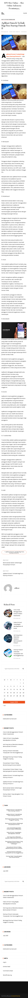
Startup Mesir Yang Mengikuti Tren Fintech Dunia (13, 795)
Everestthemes (15, 996)
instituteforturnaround (8, 19)
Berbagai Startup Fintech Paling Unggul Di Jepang (12, 758)
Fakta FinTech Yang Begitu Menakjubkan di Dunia (11, 739)
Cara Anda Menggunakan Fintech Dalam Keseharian (13, 733)
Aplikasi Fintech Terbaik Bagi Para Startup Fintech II (14, 552)
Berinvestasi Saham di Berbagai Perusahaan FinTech (12, 564)
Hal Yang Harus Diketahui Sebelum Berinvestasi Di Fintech (18, 639)
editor (25, 31)
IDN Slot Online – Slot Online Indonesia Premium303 (14, 6)
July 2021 (5, 871)
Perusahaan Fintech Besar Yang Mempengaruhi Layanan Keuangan (13, 770)
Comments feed (8, 971)
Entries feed (6, 966)
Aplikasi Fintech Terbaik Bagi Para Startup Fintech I (13, 574)
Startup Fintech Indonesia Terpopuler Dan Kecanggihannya (13, 752)
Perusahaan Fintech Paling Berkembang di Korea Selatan (12, 764)
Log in (4, 962)
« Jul (4, 705)
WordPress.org (7, 975)
